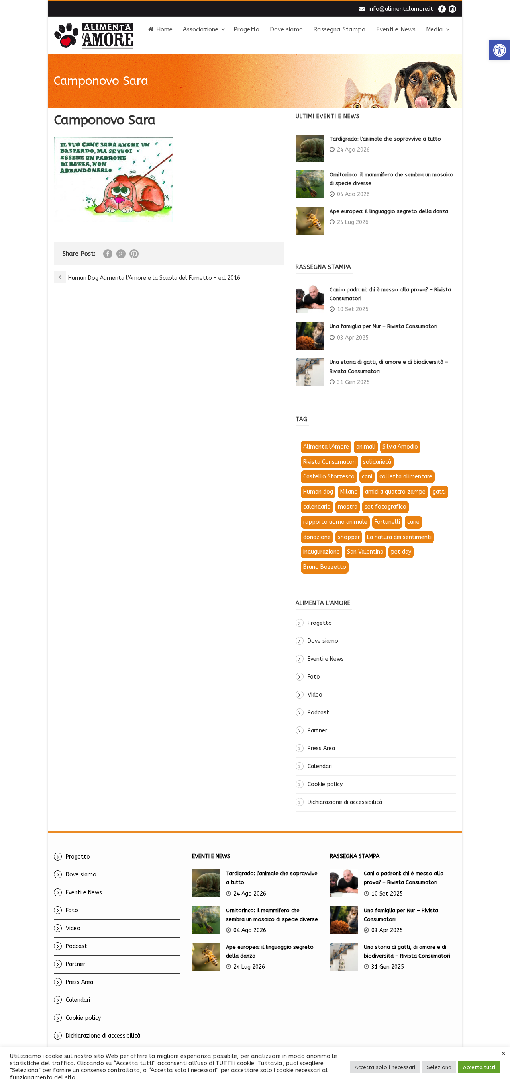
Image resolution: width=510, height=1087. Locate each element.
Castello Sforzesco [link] (329, 476)
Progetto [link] (246, 29)
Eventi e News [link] (396, 29)
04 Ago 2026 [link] (353, 194)
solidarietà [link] (377, 462)
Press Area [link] (321, 748)
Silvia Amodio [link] (400, 446)
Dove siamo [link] (286, 29)
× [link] (503, 1053)
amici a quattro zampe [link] (395, 491)
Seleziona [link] (439, 1067)
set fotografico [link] (385, 506)
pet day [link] (401, 551)
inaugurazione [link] (321, 551)
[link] (499, 50)
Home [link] (164, 29)
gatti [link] (439, 491)
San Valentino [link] (365, 551)
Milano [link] (349, 491)
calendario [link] (317, 506)
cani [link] (367, 476)
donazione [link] (317, 537)
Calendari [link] (320, 766)
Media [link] (434, 29)
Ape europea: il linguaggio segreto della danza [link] (389, 211)
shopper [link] (349, 537)
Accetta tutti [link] (479, 1067)
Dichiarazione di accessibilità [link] (345, 802)
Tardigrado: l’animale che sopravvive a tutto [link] (385, 139)
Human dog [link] (318, 491)
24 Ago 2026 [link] (353, 149)
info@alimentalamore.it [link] (401, 9)
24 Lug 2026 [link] (353, 222)
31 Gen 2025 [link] (353, 382)
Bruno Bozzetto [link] (324, 567)
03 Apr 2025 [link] (353, 337)
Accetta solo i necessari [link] (385, 1067)
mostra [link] (347, 506)
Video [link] (315, 694)
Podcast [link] (318, 712)
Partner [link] (317, 730)
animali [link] (365, 446)
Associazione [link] (200, 29)
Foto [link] (314, 676)
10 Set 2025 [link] (353, 309)
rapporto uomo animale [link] (335, 522)
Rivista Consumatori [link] (329, 462)
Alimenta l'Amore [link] (326, 446)
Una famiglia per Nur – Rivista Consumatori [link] (383, 326)
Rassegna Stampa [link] (339, 29)
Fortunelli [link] (387, 522)
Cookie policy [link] (325, 784)
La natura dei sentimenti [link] (399, 537)
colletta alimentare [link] (405, 476)
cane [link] (413, 522)
